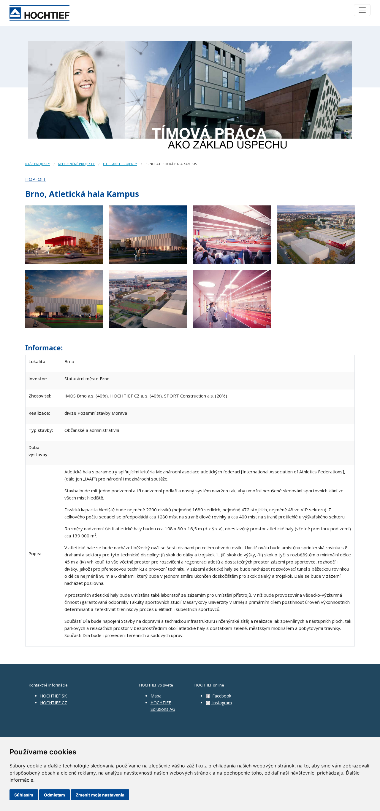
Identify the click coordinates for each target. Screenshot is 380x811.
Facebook (221, 696)
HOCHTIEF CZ (53, 702)
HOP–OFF (35, 179)
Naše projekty (37, 164)
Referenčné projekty (76, 164)
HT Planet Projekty (120, 164)
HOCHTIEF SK (53, 696)
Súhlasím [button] (23, 794)
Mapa (156, 696)
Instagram (221, 702)
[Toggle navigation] (362, 10)
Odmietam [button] (54, 794)
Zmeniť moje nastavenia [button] (100, 794)
